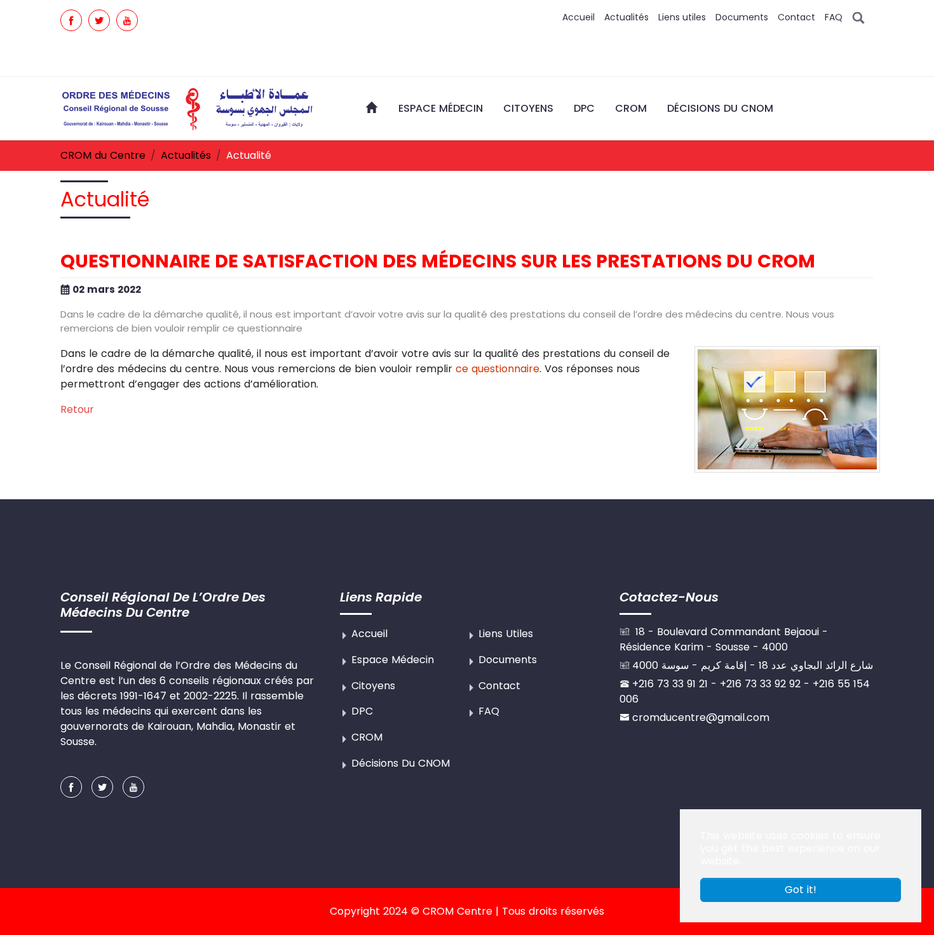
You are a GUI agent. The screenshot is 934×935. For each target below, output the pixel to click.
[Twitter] (99, 20)
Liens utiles (682, 17)
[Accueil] (371, 107)
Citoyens (373, 685)
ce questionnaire (497, 368)
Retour (77, 409)
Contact (796, 17)
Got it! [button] (800, 889)
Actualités (626, 17)
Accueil (578, 17)
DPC (362, 711)
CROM (366, 737)
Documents (741, 17)
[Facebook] (71, 20)
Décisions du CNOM (400, 763)
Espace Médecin (392, 659)
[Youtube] (127, 20)
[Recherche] (858, 17)
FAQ (834, 17)
